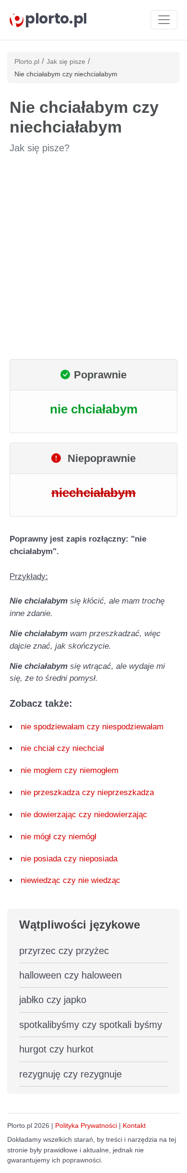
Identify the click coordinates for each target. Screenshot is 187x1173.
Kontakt (134, 1125)
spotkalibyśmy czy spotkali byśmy (90, 1024)
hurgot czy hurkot (56, 1049)
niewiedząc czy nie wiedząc (70, 880)
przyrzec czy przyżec (64, 950)
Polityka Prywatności (86, 1125)
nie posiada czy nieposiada (69, 858)
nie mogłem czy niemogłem (69, 770)
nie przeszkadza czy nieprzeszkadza (87, 792)
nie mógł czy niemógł (58, 836)
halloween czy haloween (70, 975)
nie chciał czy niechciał (62, 748)
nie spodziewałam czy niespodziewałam (92, 726)
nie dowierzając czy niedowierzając (84, 814)
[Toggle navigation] (164, 19)
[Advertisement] (93, 257)
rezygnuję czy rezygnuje (70, 1074)
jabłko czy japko (52, 999)
